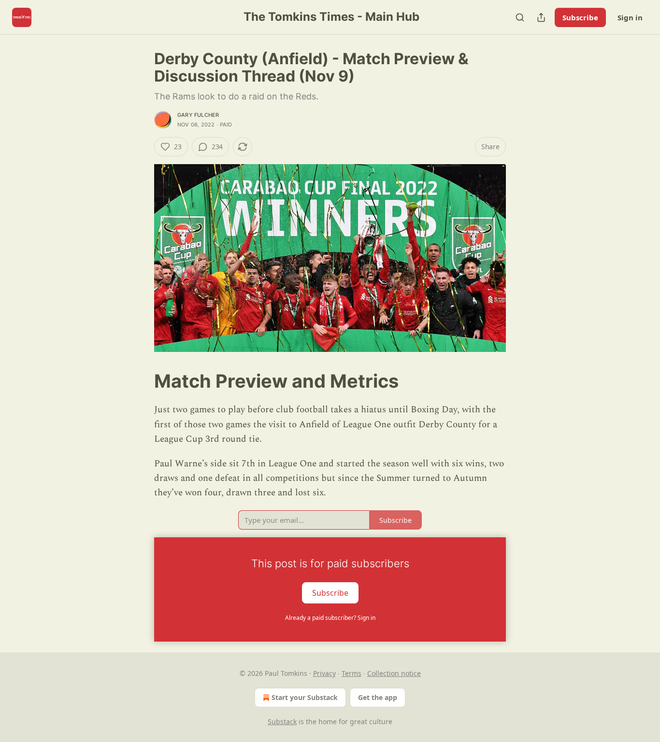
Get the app (377, 697)
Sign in (630, 17)
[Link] (140, 381)
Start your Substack (305, 697)
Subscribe (580, 17)
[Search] (520, 17)
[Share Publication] (541, 17)
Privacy (324, 673)
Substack (282, 721)
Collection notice (394, 673)
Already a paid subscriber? (330, 618)
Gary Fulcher (198, 115)
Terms (351, 673)
